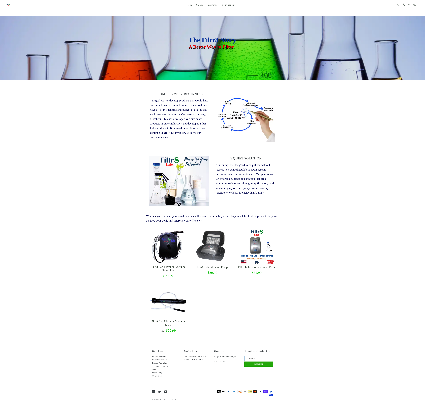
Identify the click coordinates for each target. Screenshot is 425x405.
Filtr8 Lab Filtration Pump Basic (257, 267)
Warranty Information (159, 360)
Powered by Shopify (170, 400)
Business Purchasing (159, 363)
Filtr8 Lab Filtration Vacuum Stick (168, 323)
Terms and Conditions (160, 366)
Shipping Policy (157, 376)
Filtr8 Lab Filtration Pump (212, 267)
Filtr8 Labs (160, 400)
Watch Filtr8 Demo (159, 357)
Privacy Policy (157, 373)
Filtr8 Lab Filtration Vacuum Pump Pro (168, 268)
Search (154, 369)
